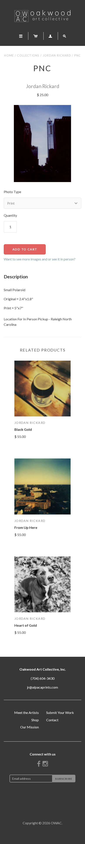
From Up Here (25, 527)
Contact (52, 720)
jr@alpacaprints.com (42, 687)
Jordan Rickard (57, 55)
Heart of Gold (25, 625)
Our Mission (29, 727)
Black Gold (23, 429)
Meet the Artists (26, 712)
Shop (35, 720)
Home (9, 55)
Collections (28, 55)
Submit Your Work (60, 712)
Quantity (10, 215)
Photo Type (12, 192)
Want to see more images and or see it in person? (39, 259)
